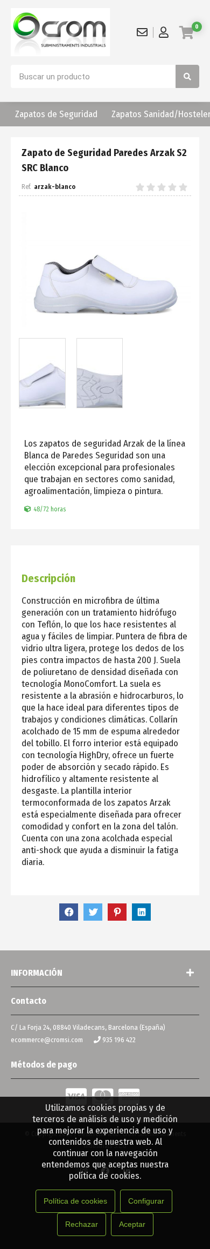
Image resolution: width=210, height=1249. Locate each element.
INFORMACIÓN (36, 973)
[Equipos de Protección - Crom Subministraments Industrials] (60, 32)
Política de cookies (75, 1201)
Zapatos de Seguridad (56, 114)
